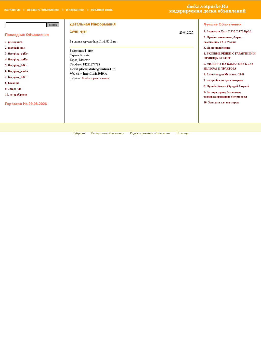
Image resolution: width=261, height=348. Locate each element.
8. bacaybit (12, 82)
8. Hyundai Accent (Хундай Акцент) (226, 86)
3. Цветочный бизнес (217, 47)
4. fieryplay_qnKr (16, 59)
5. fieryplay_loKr (16, 65)
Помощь (182, 133)
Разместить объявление (107, 133)
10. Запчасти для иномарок (221, 102)
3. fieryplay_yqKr (16, 53)
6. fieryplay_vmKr (16, 71)
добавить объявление (43, 9)
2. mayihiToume (15, 47)
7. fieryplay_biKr (16, 76)
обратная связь (102, 9)
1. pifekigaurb (13, 41)
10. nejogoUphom (16, 94)
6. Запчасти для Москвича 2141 (224, 74)
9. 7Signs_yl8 (13, 88)
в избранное (75, 9)
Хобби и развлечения (95, 78)
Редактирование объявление (150, 133)
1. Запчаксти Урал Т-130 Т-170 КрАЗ (227, 31)
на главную (12, 9)
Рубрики (79, 133)
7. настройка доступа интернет (223, 80)
